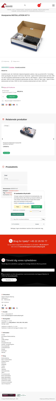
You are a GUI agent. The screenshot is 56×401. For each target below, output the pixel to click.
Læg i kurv (12, 96)
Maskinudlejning (5, 358)
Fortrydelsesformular (6, 342)
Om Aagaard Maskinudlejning (8, 336)
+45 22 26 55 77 (13, 100)
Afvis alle (26, 206)
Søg (43, 219)
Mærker (3, 367)
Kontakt (3, 349)
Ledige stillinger (5, 339)
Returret (3, 341)
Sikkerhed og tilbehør (31, 9)
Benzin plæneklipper (6, 375)
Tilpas (17, 206)
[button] (28, 67)
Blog (2, 338)
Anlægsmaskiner (5, 361)
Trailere (3, 366)
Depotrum (3, 362)
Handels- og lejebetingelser (7, 344)
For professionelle (5, 374)
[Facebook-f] (2, 305)
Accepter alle (37, 206)
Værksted (3, 369)
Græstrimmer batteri (6, 380)
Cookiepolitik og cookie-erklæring (26, 203)
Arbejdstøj (3, 364)
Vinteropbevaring (5, 370)
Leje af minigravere (5, 383)
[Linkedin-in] (5, 305)
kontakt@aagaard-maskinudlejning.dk (32, 247)
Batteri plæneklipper (6, 377)
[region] (28, 200)
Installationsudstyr (22, 11)
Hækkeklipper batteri (6, 378)
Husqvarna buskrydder (6, 382)
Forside (9, 9)
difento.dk (52, 398)
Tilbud (2, 372)
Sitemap (3, 352)
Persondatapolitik (12, 276)
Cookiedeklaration (5, 347)
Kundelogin (4, 350)
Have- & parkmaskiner (18, 9)
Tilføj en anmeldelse (17, 214)
